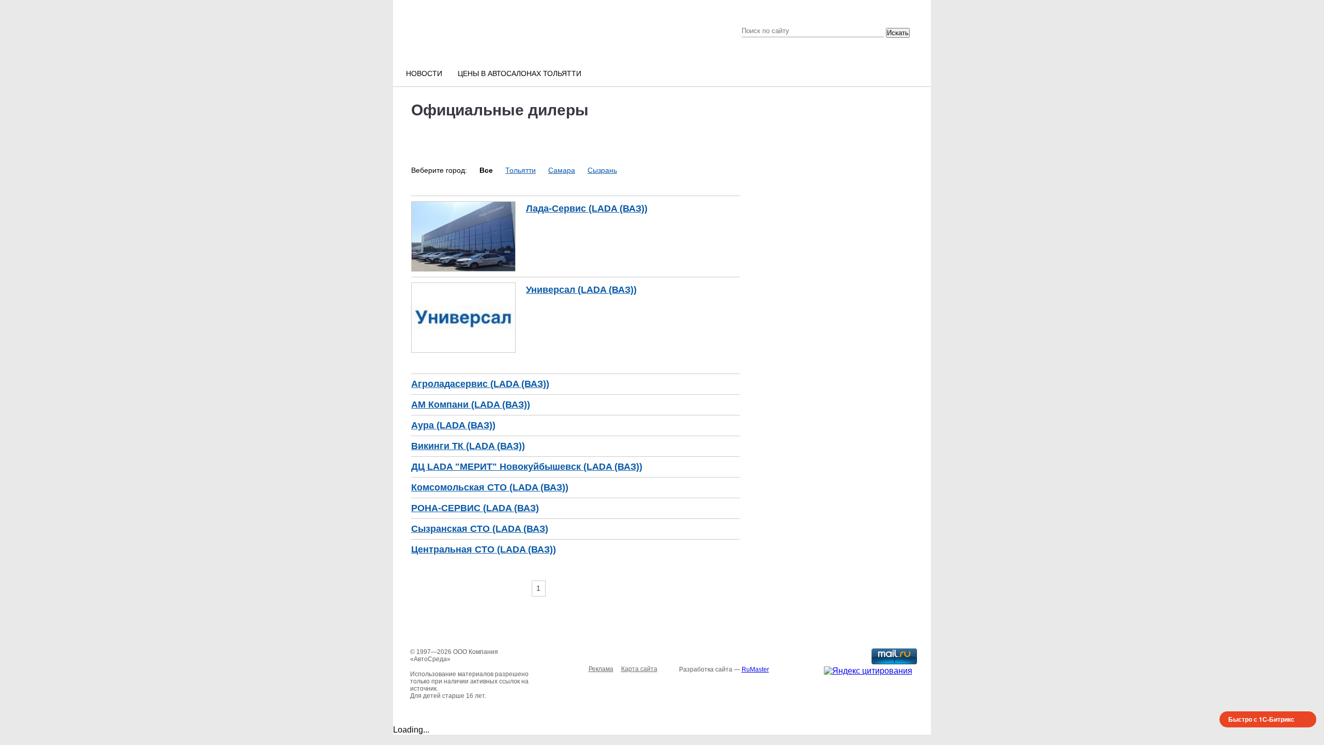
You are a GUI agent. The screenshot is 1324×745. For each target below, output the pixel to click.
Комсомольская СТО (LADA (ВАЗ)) (489, 487)
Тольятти (520, 170)
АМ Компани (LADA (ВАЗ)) (470, 404)
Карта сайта (639, 669)
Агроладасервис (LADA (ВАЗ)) (480, 384)
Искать (898, 33)
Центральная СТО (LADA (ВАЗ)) (483, 549)
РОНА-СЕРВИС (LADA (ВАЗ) (475, 508)
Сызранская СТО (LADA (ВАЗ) (479, 529)
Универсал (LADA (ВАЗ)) (581, 290)
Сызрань (602, 170)
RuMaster (755, 669)
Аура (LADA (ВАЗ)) (453, 425)
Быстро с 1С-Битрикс (1261, 719)
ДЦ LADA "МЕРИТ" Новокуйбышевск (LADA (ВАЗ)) (526, 466)
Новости (424, 73)
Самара (561, 170)
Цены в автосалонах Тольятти (519, 73)
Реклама (601, 669)
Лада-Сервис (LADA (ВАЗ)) (587, 208)
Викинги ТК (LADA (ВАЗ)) (468, 446)
